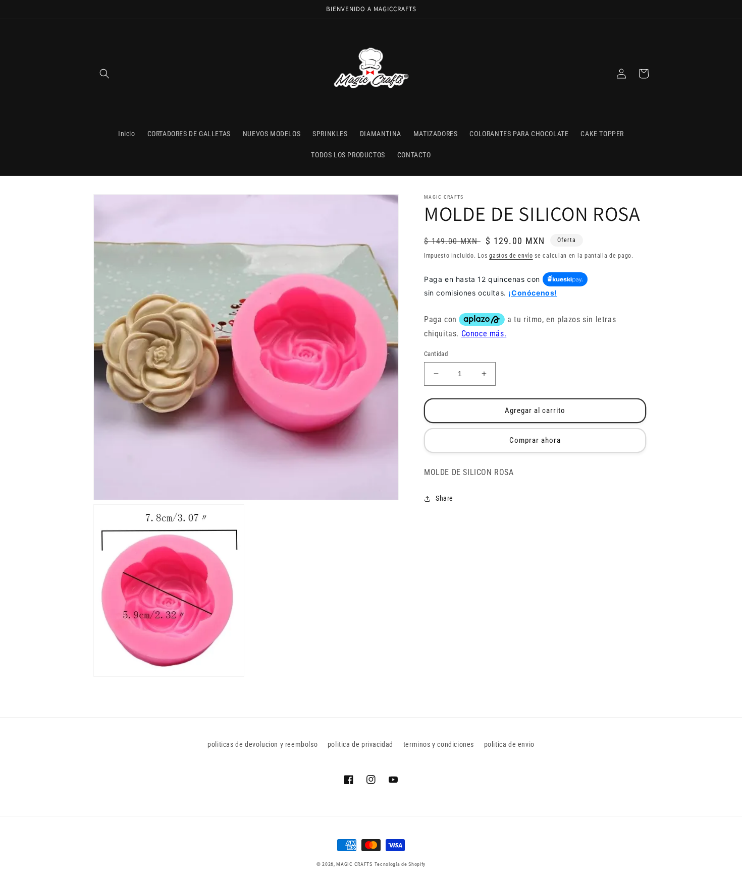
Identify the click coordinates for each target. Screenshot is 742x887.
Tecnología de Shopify (400, 864)
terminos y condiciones (438, 744)
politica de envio (509, 744)
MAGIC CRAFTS (354, 864)
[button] (104, 74)
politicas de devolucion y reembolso (262, 744)
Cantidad (436, 354)
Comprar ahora (535, 440)
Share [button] (444, 499)
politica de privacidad (360, 744)
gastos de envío (511, 255)
